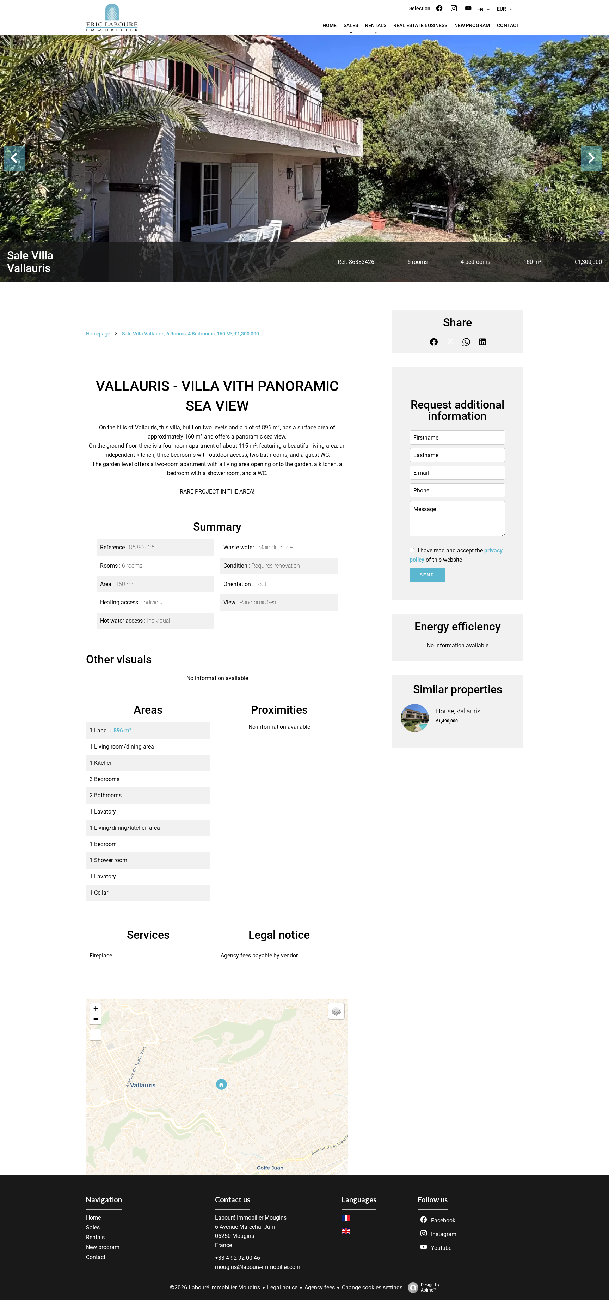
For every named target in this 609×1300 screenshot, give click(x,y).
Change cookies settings (372, 1287)
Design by (430, 1287)
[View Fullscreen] (95, 1034)
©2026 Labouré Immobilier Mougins (215, 1287)
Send (427, 575)
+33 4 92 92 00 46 (237, 1257)
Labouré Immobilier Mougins (251, 1217)
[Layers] (336, 1011)
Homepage (98, 334)
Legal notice (282, 1287)
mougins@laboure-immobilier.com (257, 1267)
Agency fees (319, 1287)
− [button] (95, 1019)
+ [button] (95, 1008)
